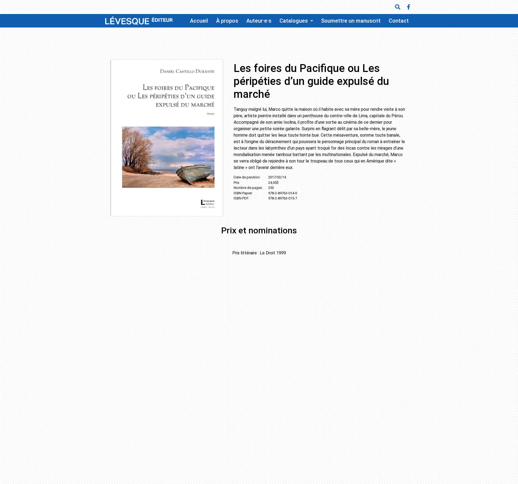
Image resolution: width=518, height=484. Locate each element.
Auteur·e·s (258, 21)
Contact (399, 21)
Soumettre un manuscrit (351, 21)
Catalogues (294, 21)
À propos (227, 21)
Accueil (199, 21)
